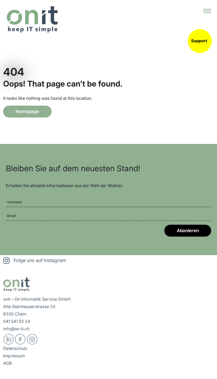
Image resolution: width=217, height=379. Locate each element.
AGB (7, 363)
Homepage (27, 111)
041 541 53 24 (16, 321)
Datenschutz (15, 348)
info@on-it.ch (16, 328)
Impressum (14, 355)
